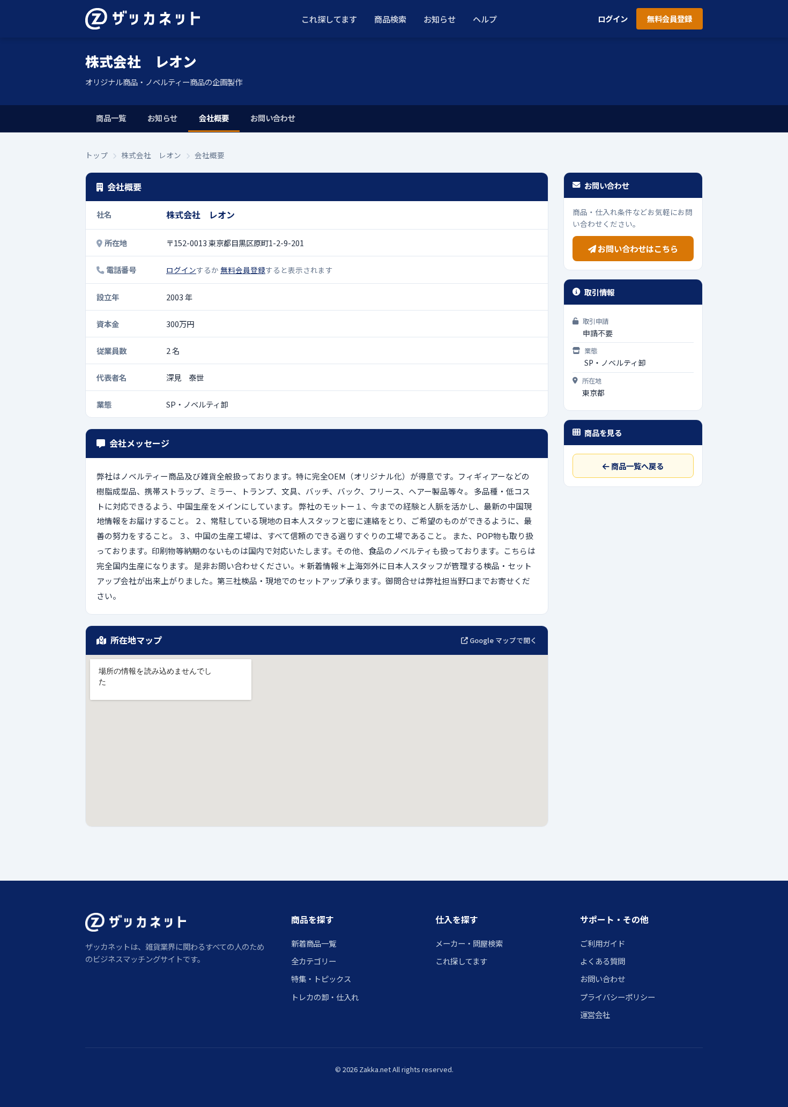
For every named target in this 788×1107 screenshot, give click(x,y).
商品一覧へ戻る (636, 465)
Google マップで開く (502, 640)
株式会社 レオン (151, 155)
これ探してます (329, 19)
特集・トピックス (321, 978)
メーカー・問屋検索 (469, 943)
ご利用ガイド (602, 943)
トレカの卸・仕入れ (325, 996)
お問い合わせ (272, 117)
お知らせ (439, 19)
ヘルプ (485, 19)
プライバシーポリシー (617, 996)
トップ (96, 155)
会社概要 (214, 117)
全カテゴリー (313, 960)
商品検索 (390, 19)
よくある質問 (602, 960)
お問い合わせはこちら (637, 248)
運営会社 (595, 1014)
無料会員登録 (669, 18)
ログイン (613, 18)
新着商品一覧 (313, 943)
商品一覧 (111, 117)
